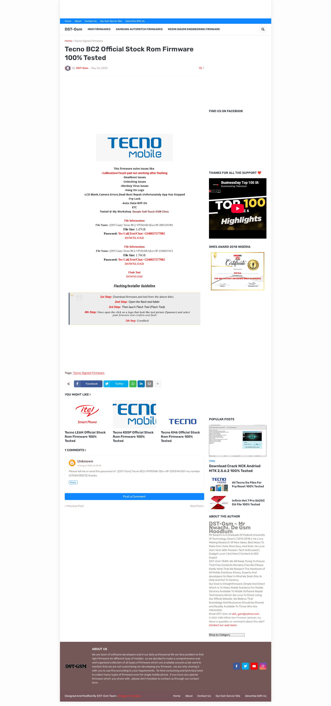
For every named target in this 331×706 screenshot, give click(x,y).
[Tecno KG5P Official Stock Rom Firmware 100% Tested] (134, 414)
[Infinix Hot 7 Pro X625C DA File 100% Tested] (219, 502)
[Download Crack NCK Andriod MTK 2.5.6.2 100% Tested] (237, 441)
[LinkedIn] (141, 383)
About (78, 21)
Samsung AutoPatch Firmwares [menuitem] (139, 29)
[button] (263, 29)
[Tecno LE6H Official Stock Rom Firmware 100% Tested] (86, 414)
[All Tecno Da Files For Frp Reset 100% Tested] (219, 484)
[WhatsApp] (133, 383)
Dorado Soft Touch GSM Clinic (151, 211)
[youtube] (254, 666)
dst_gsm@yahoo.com (245, 614)
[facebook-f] (236, 666)
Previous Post (75, 506)
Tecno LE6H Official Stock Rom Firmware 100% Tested (85, 436)
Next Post (196, 506)
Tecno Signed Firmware (88, 41)
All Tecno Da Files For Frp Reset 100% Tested (248, 484)
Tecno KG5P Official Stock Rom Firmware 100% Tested (133, 436)
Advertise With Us (135, 21)
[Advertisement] (165, 8)
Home (68, 21)
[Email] (149, 383)
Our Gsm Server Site (111, 21)
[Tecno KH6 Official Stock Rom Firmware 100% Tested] (182, 414)
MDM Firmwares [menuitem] (99, 29)
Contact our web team (223, 625)
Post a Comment (134, 496)
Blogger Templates (130, 696)
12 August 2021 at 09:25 (89, 465)
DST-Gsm (73, 29)
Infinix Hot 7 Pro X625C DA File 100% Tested (248, 502)
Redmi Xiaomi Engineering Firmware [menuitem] (194, 29)
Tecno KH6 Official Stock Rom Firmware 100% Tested (180, 436)
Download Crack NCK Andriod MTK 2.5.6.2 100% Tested (235, 468)
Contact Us (91, 21)
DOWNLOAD (134, 238)
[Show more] (157, 383)
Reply (73, 482)
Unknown (85, 461)
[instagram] (263, 666)
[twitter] (245, 666)
